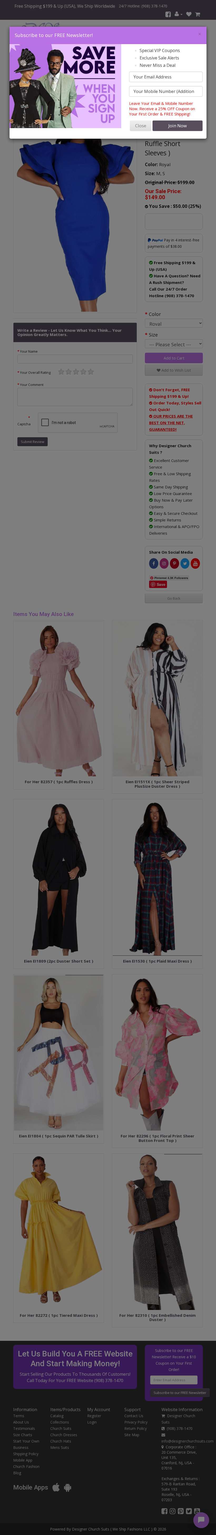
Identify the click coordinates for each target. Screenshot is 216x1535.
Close (140, 126)
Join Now (177, 126)
